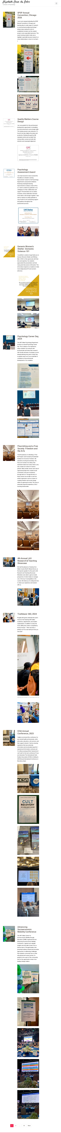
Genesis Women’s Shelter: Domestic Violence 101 (25, 248)
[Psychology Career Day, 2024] (9, 342)
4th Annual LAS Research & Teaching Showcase (27, 560)
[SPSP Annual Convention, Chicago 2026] (9, 20)
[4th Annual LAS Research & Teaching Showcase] (9, 562)
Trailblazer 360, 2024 (27, 614)
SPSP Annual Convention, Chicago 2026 (26, 15)
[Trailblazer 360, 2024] (9, 617)
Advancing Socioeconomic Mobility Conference (26, 929)
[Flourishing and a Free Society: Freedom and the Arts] (9, 453)
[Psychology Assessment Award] (9, 173)
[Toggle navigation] (56, 3)
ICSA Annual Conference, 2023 (25, 732)
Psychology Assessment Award (26, 170)
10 (24, 1125)
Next (29, 1125)
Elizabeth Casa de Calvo (16, 2)
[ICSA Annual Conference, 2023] (9, 738)
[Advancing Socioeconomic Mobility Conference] (9, 934)
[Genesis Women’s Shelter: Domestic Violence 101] (9, 251)
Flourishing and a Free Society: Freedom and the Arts (27, 448)
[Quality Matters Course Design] (9, 122)
